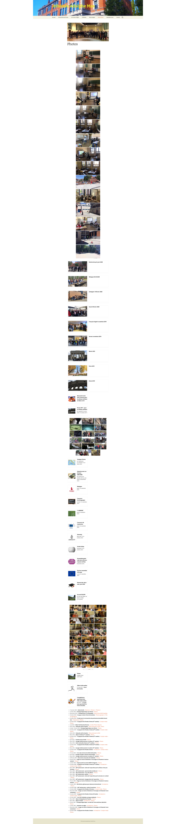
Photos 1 (93, 710)
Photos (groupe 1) (100, 715)
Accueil (53, 17)
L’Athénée (84, 17)
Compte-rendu (103, 721)
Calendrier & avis (109, 17)
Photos (96, 711)
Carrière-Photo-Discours (96, 724)
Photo (102, 726)
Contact (118, 17)
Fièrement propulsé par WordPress (88, 821)
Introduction (97, 749)
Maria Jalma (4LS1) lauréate (100, 713)
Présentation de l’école (63, 17)
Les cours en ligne (75, 17)
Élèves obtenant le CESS (94, 726)
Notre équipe (92, 17)
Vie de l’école (100, 17)
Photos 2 (98, 710)
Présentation (76, 720)
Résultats (87, 710)
